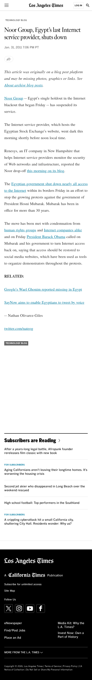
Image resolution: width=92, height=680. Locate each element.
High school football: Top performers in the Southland (41, 502)
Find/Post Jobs (14, 630)
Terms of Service (53, 666)
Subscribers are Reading (30, 440)
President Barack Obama (46, 236)
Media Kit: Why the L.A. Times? (71, 625)
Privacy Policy (70, 666)
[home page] (46, 5)
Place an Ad (12, 637)
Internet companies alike (63, 229)
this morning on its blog (45, 170)
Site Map (9, 591)
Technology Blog (16, 20)
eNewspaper (13, 623)
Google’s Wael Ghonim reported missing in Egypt (43, 289)
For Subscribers (14, 465)
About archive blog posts (23, 85)
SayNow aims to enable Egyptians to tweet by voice (44, 302)
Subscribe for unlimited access (23, 584)
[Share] (8, 59)
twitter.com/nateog (18, 328)
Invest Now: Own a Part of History (71, 635)
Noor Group (13, 98)
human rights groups (20, 229)
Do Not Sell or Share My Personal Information (49, 670)
